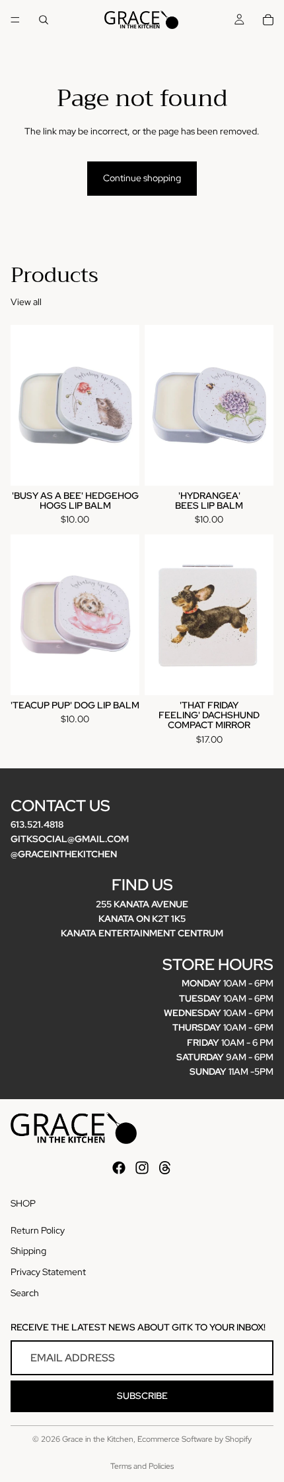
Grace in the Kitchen (97, 1439)
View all (26, 302)
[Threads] (165, 1168)
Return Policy (38, 1230)
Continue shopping (142, 178)
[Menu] (15, 20)
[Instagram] (142, 1168)
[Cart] (268, 19)
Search (25, 1293)
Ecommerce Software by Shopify (194, 1439)
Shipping (28, 1251)
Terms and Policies (142, 1466)
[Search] (43, 19)
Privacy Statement (48, 1272)
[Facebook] (119, 1168)
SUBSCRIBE (142, 1396)
